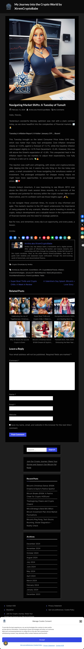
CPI (40, 270)
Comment (14, 361)
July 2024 (31, 562)
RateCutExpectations (54, 273)
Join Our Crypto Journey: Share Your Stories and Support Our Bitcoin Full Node (42, 464)
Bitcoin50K (24, 270)
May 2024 (31, 571)
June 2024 (31, 567)
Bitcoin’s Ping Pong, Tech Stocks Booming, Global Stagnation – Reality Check (40, 522)
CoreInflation (33, 270)
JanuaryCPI (29, 273)
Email (12, 404)
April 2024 (31, 576)
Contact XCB (60, 645)
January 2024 (32, 590)
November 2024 (33, 548)
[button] (81, 621)
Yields (42, 275)
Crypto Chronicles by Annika (22, 264)
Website (12, 415)
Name (12, 394)
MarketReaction (40, 273)
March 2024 (32, 580)
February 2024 (33, 585)
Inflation (61, 270)
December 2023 (33, 594)
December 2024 (33, 544)
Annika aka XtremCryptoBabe (39, 110)
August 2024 (32, 557)
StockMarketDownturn (17, 275)
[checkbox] (6, 643)
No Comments (59, 110)
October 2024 (32, 553)
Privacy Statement (49, 645)
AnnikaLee (15, 270)
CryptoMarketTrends (49, 270)
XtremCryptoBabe (32, 275)
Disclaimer (10, 610)
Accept (42, 640)
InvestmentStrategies (16, 273)
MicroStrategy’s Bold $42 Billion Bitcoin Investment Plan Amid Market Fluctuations (42, 512)
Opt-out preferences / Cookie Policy (31, 645)
